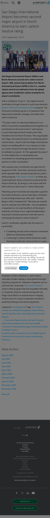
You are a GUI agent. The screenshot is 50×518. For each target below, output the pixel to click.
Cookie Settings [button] (10, 268)
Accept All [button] (23, 268)
